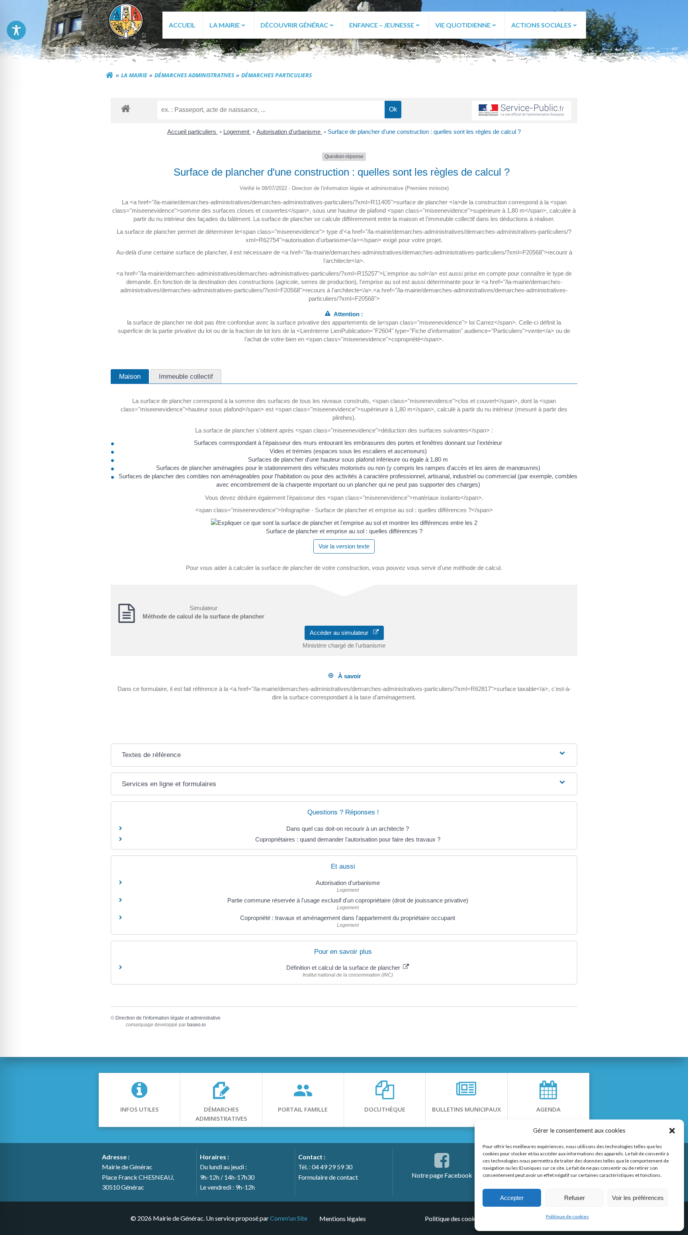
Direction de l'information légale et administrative (168, 1018)
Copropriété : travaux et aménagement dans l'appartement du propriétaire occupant (347, 917)
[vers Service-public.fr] (521, 110)
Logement (237, 131)
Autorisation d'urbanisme (289, 131)
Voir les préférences (638, 1197)
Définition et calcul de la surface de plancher (344, 967)
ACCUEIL (182, 25)
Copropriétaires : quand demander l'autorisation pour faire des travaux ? (347, 839)
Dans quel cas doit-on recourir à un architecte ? (347, 828)
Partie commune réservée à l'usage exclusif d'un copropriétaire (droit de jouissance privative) (347, 900)
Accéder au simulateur (341, 632)
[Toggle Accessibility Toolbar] (16, 30)
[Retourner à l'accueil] (109, 75)
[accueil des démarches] (126, 108)
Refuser (574, 1197)
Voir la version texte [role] (344, 546)
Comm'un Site (288, 1218)
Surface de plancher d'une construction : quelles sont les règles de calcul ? (424, 131)
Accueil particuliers (192, 131)
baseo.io (196, 1025)
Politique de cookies (567, 1216)
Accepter (512, 1197)
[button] (672, 1130)
